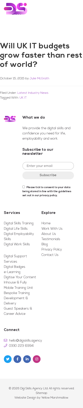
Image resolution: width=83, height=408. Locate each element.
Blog (45, 244)
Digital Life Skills (16, 228)
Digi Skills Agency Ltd (34, 388)
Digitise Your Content (20, 277)
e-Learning (12, 272)
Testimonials (51, 239)
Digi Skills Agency (15, 8)
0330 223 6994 (21, 346)
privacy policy (48, 195)
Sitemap (41, 393)
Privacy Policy (52, 249)
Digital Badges (14, 267)
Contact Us (50, 255)
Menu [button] (74, 8)
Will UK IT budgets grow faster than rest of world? (41, 56)
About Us (49, 234)
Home (46, 223)
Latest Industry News (32, 93)
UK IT (23, 97)
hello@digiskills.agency (25, 340)
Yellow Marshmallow (54, 397)
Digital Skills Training (19, 223)
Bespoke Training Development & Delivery (17, 298)
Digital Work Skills (17, 244)
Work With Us (52, 228)
